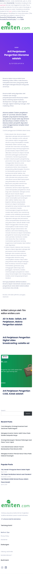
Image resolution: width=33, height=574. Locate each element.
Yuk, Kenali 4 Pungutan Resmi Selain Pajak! (15, 470)
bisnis (28, 130)
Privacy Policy (5, 536)
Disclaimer (4, 539)
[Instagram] (2, 567)
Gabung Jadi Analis (7, 551)
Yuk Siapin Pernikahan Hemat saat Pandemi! (16, 474)
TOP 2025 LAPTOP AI (17, 64)
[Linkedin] (5, 567)
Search (3, 410)
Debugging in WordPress (7, 13)
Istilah (16, 47)
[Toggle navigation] (4, 31)
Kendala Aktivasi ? (6, 555)
